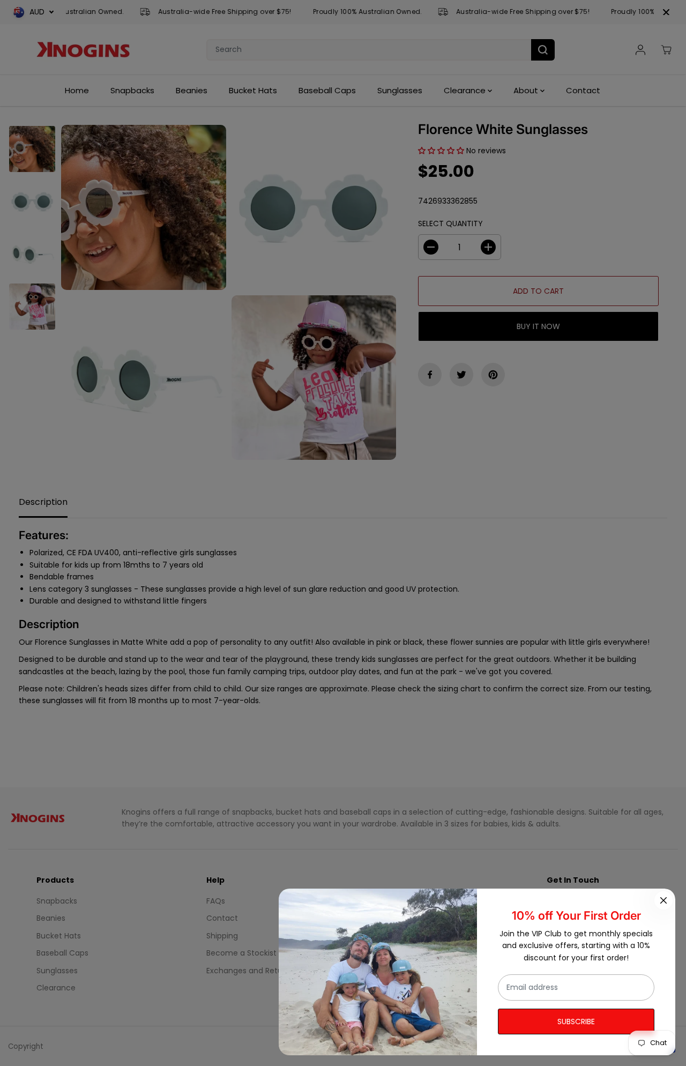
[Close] (663, 900)
